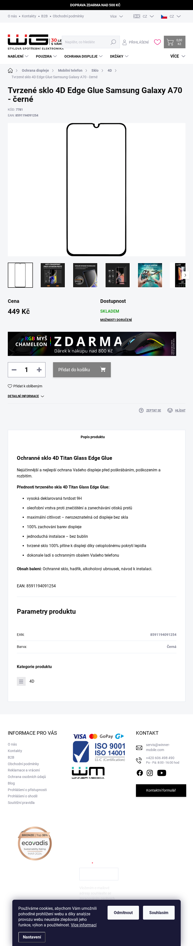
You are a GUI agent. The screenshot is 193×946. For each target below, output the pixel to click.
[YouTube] (161, 772)
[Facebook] (139, 772)
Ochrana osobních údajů (27, 777)
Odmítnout (123, 912)
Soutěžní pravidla (21, 803)
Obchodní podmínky (68, 16)
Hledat (113, 42)
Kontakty (29, 16)
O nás (12, 16)
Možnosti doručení (116, 320)
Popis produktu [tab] (93, 437)
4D (31, 681)
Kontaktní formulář (161, 790)
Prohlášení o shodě (22, 796)
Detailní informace (23, 396)
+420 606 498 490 (162, 760)
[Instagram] (150, 772)
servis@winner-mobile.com (158, 747)
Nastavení (32, 937)
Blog (11, 783)
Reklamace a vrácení (24, 770)
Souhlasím (158, 912)
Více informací (83, 925)
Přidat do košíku (74, 369)
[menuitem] (19, 56)
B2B (44, 16)
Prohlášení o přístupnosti (27, 790)
